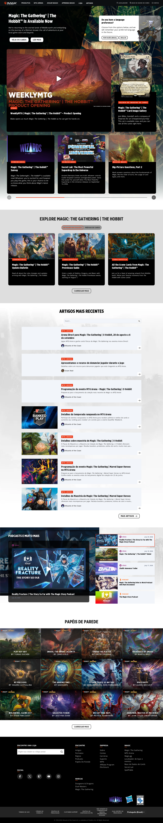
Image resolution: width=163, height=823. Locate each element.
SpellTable (129, 770)
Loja (80, 3)
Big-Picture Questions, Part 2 (132, 178)
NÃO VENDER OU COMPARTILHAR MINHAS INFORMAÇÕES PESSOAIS (102, 812)
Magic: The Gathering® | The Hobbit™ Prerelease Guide (81, 273)
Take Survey (30, 178)
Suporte (103, 759)
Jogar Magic (52, 3)
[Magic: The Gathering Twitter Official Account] (29, 776)
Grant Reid (69, 371)
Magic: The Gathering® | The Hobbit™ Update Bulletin (31, 273)
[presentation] (139, 348)
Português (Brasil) (110, 37)
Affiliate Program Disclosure (107, 765)
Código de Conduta (39, 812)
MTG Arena (38, 3)
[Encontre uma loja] (61, 752)
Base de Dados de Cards (140, 3)
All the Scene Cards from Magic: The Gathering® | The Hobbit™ (131, 273)
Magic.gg (128, 756)
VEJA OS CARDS (19, 40)
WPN (102, 762)
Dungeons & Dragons (84, 783)
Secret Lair (129, 767)
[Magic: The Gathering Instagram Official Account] (58, 776)
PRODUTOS (25, 3)
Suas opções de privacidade (117, 812)
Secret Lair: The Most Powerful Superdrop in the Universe (81, 178)
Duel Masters (80, 786)
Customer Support (71, 812)
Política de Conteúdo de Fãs (86, 812)
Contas (156, 3)
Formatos (79, 753)
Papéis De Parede (82, 762)
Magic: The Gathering (133, 750)
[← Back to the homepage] (10, 3)
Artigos (89, 3)
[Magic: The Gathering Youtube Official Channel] (49, 776)
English (123, 37)
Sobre (102, 750)
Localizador (123, 3)
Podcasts (79, 759)
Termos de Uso (24, 812)
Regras (78, 756)
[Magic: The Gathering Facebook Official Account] (20, 776)
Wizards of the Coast (73, 346)
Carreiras (104, 756)
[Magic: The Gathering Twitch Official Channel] (39, 776)
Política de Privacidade (55, 812)
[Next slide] (154, 197)
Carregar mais (81, 291)
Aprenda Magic (68, 3)
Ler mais (37, 40)
